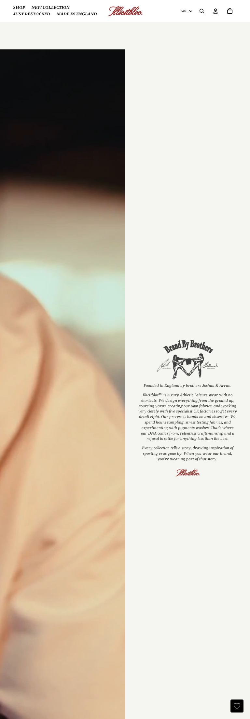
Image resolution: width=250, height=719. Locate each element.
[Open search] (202, 11)
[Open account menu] (215, 11)
